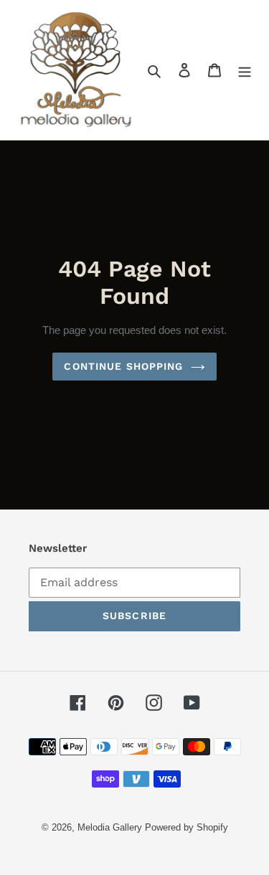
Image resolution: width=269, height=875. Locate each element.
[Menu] (245, 70)
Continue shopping (123, 366)
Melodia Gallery (109, 827)
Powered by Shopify (186, 827)
